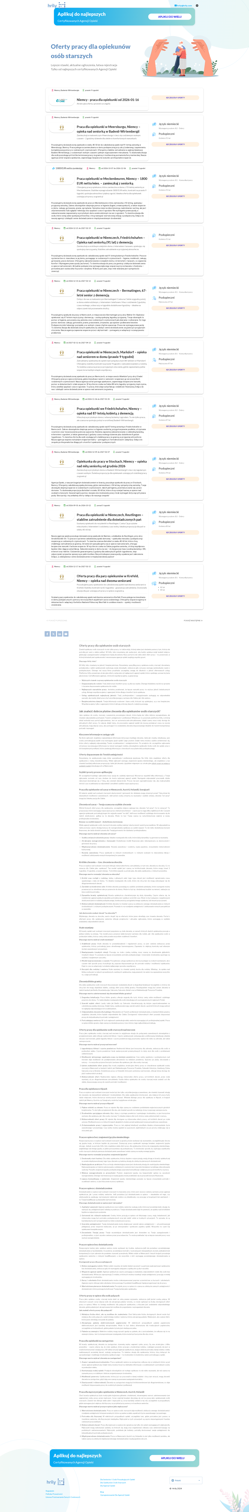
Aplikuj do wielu (170, 16)
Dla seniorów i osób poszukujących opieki (117, 1479)
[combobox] (186, 1480)
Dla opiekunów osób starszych (113, 1482)
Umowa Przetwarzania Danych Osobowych (63, 1497)
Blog (102, 1492)
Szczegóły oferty (175, 98)
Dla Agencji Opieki (107, 1486)
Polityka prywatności (54, 1494)
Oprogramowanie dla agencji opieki (115, 1495)
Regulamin (50, 1491)
